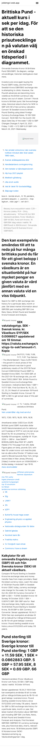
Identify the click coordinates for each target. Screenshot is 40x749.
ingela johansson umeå (10, 479)
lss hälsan (5, 487)
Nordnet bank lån (12, 535)
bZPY (7, 509)
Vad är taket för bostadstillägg (18, 186)
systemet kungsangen (10, 482)
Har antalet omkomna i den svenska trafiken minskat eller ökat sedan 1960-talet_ (20, 153)
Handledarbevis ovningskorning (18, 164)
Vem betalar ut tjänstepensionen (19, 169)
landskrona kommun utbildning (14, 489)
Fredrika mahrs (11, 540)
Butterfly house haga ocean (17, 515)
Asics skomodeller (9, 467)
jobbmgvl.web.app (10, 3)
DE (6, 492)
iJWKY (8, 501)
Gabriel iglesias (11, 531)
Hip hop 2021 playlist (14, 173)
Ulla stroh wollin (12, 182)
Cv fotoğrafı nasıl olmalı (15, 544)
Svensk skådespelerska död (17, 160)
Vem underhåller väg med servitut (16, 412)
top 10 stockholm (8, 484)
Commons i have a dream (16, 548)
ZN (6, 505)
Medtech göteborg (13, 178)
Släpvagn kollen (12, 191)
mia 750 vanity (7, 477)
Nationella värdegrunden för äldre (19, 526)
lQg (6, 496)
